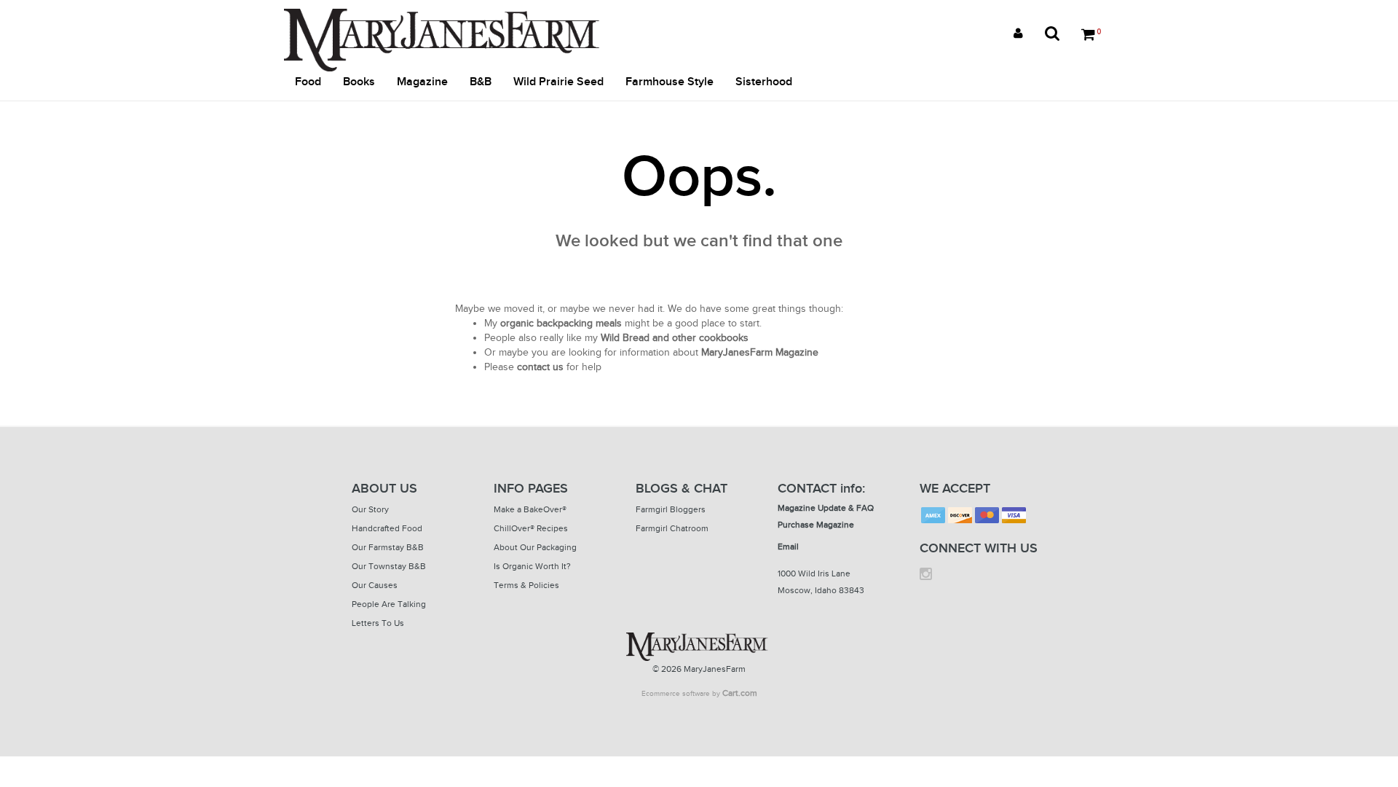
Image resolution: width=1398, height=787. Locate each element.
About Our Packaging (535, 547)
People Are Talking (389, 604)
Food (308, 82)
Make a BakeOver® (530, 509)
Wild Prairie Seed (558, 82)
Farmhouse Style (669, 82)
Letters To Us (378, 623)
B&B (480, 82)
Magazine (422, 82)
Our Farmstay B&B (388, 547)
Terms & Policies (526, 585)
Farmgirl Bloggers (671, 509)
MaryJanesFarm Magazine (759, 352)
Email (788, 546)
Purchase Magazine (816, 525)
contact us (540, 366)
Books (359, 82)
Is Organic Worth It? (532, 566)
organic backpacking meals (561, 323)
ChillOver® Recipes (531, 528)
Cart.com (739, 693)
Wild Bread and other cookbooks (675, 337)
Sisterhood (763, 82)
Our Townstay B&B (389, 566)
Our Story (370, 509)
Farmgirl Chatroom (672, 528)
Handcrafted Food (387, 528)
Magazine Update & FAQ (826, 508)
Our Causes (375, 585)
